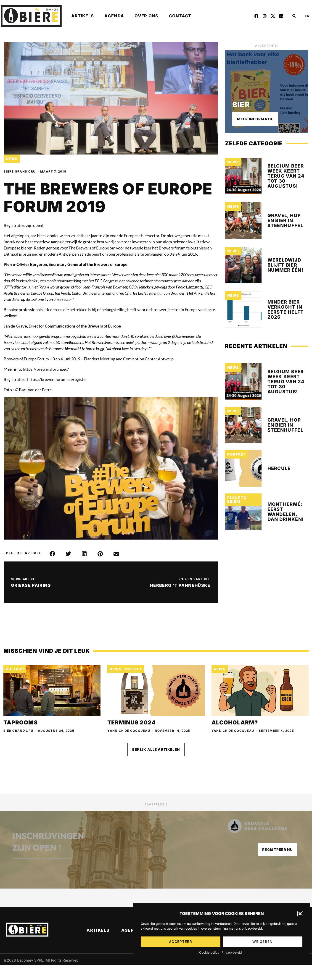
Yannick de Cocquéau (128, 730)
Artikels (82, 15)
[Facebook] (256, 16)
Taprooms (20, 722)
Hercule (279, 468)
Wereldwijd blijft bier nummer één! (285, 265)
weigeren (262, 941)
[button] (300, 913)
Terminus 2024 (131, 722)
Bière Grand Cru (20, 171)
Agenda (114, 15)
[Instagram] (265, 16)
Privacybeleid (232, 952)
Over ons (146, 15)
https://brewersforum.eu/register (57, 379)
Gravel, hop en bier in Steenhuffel (285, 220)
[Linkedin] (281, 16)
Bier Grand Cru (18, 730)
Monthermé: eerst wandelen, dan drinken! (285, 511)
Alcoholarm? (235, 722)
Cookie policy (209, 952)
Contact (180, 15)
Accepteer (180, 941)
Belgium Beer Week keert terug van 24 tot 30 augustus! (286, 176)
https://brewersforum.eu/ (46, 369)
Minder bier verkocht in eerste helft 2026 (285, 309)
